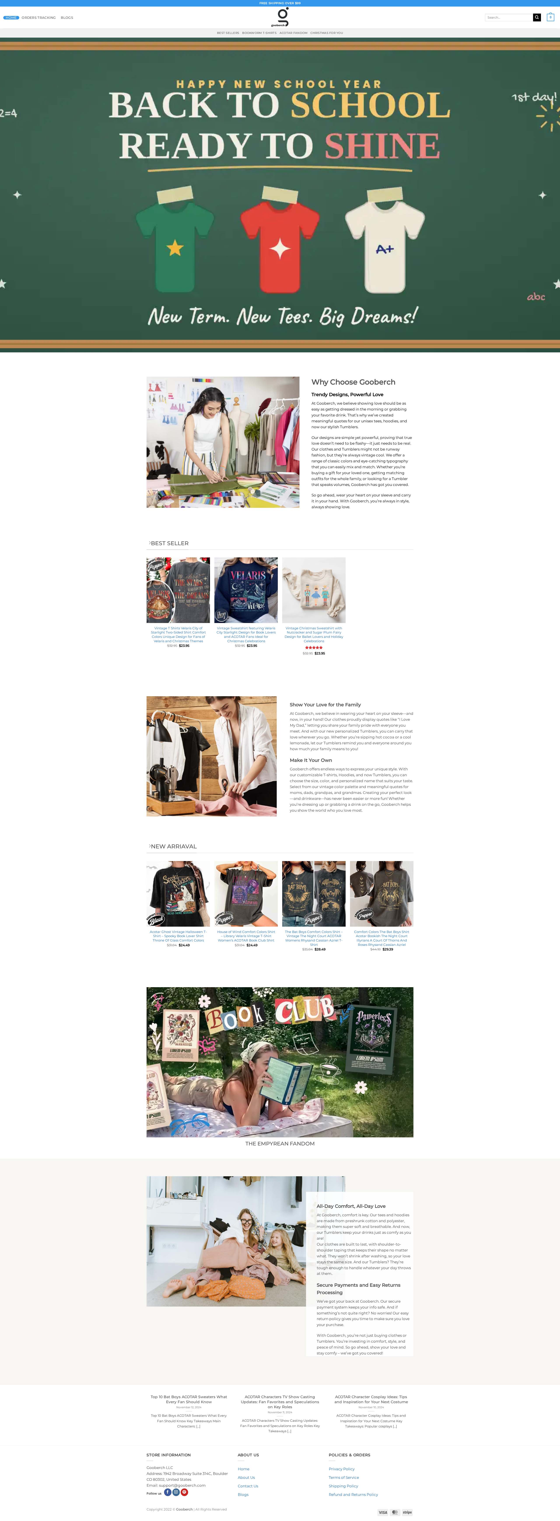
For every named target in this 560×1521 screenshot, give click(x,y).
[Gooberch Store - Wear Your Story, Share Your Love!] (280, 17)
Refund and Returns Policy (353, 1494)
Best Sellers (228, 33)
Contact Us (248, 1486)
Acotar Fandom (294, 33)
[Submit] (537, 17)
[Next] (413, 914)
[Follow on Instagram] (176, 1492)
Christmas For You (326, 33)
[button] (550, 17)
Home (11, 17)
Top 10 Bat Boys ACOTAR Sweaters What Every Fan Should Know (189, 1399)
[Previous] (147, 914)
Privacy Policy (342, 1469)
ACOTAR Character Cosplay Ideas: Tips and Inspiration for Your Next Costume (371, 1399)
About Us (246, 1477)
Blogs (67, 17)
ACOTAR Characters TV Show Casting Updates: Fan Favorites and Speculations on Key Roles (280, 1401)
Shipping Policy (343, 1486)
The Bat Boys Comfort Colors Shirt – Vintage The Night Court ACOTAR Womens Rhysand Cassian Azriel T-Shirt (314, 938)
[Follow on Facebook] (168, 1492)
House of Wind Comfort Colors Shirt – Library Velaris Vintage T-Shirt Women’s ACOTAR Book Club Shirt (246, 936)
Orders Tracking (39, 17)
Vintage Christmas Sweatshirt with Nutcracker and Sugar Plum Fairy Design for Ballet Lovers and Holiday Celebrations (314, 634)
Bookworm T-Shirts (259, 33)
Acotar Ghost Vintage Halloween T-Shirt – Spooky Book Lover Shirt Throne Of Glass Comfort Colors (178, 936)
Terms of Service (344, 1477)
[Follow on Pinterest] (184, 1492)
